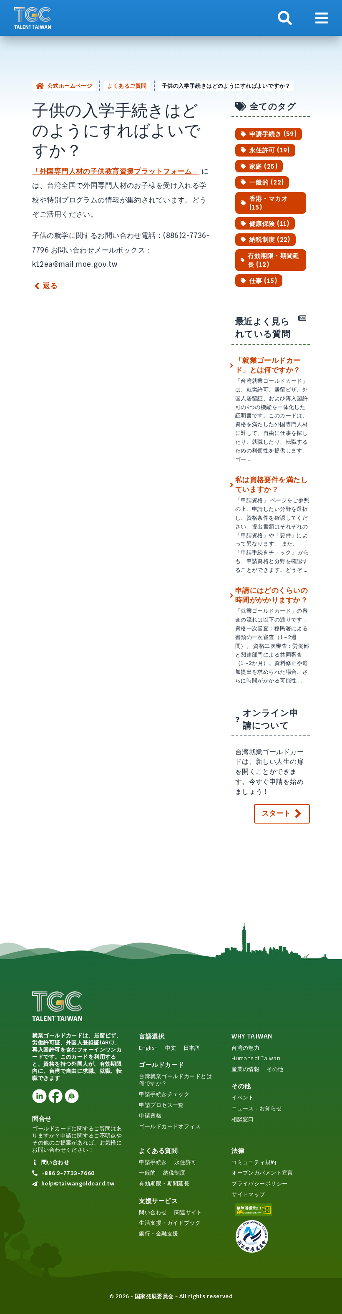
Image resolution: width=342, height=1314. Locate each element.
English (148, 1047)
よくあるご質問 (126, 85)
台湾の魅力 (245, 1047)
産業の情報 (245, 1069)
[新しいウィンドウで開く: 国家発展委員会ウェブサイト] (270, 1236)
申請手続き (153, 1162)
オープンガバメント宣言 (262, 1172)
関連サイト (188, 1212)
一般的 (147, 1172)
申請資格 (150, 1115)
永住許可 (185, 1162)
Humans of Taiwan (255, 1058)
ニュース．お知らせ (256, 1108)
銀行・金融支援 (158, 1233)
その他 (275, 1069)
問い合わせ (153, 1212)
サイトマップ (248, 1194)
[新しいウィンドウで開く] (39, 1096)
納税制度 (174, 1172)
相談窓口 (242, 1119)
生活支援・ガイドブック (170, 1222)
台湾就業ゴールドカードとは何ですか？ (175, 1080)
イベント (242, 1097)
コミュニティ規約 (253, 1162)
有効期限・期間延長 (164, 1183)
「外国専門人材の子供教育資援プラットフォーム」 (115, 171)
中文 (170, 1047)
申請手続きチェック (164, 1094)
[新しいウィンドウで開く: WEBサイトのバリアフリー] (270, 1209)
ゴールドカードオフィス (170, 1126)
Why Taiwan (251, 1036)
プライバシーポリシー (259, 1183)
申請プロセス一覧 (161, 1105)
